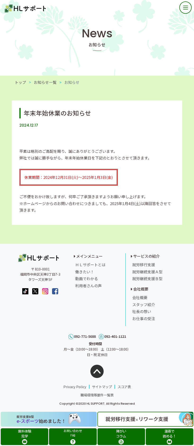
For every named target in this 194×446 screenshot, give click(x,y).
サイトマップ (102, 386)
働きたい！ (84, 271)
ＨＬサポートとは (90, 264)
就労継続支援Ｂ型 (147, 278)
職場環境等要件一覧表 (97, 394)
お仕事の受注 (143, 318)
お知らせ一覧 (45, 82)
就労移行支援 (143, 264)
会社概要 (139, 297)
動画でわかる (86, 278)
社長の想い (141, 311)
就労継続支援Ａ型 (147, 271)
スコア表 (124, 386)
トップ (20, 82)
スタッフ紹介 (143, 304)
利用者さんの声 (88, 285)
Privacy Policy (74, 386)
